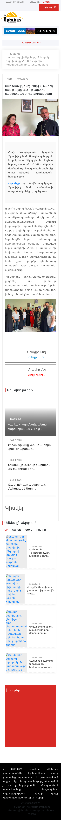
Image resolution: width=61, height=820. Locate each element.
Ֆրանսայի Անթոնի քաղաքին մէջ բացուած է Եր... (28, 467)
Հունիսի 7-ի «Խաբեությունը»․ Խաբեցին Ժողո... (39, 553)
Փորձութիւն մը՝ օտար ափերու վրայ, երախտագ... (29, 447)
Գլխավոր (14, 53)
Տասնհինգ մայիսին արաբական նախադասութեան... (41, 664)
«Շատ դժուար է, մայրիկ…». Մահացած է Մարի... (26, 487)
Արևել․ (47, 1)
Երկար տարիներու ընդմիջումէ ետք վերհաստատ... (40, 630)
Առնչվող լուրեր (20, 390)
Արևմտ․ (34, 1)
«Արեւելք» (14, 183)
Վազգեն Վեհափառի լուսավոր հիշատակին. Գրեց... (40, 590)
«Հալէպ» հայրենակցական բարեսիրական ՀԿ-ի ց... (27, 427)
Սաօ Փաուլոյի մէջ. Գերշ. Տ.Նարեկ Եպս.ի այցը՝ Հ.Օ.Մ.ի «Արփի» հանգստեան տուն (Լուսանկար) (27, 61)
